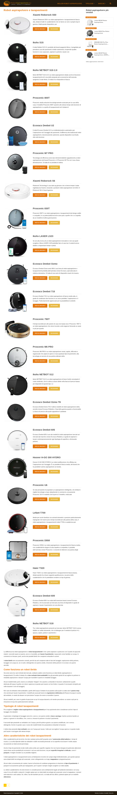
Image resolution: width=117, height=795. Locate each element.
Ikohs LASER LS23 (43, 236)
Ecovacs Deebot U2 (43, 125)
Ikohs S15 (38, 42)
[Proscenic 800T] (17, 108)
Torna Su (111, 793)
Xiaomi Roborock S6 (44, 180)
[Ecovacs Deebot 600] (17, 606)
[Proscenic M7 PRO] (17, 164)
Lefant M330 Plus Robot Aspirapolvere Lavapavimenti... (101, 32)
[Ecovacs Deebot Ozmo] (17, 274)
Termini (96, 793)
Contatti (106, 793)
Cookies (101, 793)
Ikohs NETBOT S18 (43, 623)
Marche (101, 3)
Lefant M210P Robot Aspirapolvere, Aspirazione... (100, 21)
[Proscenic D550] (17, 551)
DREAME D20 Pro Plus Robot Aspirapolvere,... (101, 43)
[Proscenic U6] (17, 496)
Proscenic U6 (40, 485)
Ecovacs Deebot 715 (44, 291)
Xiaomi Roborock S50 (44, 15)
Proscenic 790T (41, 319)
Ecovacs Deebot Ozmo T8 (47, 402)
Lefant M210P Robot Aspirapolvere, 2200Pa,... (102, 54)
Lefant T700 (39, 512)
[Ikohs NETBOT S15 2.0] (17, 81)
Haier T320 (38, 568)
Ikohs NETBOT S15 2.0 (45, 70)
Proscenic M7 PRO (43, 153)
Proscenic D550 (41, 540)
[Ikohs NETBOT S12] (17, 385)
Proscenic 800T (41, 97)
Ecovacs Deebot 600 (44, 595)
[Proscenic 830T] (17, 219)
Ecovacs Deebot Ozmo (45, 263)
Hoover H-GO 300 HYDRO (47, 457)
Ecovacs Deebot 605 (44, 429)
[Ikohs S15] (17, 53)
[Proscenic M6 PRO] (17, 357)
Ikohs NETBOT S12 (43, 374)
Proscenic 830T (41, 208)
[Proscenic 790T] (17, 330)
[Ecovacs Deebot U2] (17, 136)
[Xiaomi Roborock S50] (17, 25)
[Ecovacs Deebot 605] (17, 440)
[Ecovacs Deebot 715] (17, 302)
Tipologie (89, 3)
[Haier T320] (17, 578)
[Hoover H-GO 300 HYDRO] (17, 468)
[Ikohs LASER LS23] (17, 247)
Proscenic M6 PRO (43, 346)
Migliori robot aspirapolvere (69, 3)
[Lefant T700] (17, 523)
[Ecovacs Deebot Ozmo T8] (17, 413)
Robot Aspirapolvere (9, 793)
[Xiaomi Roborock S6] (17, 191)
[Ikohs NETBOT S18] (17, 634)
